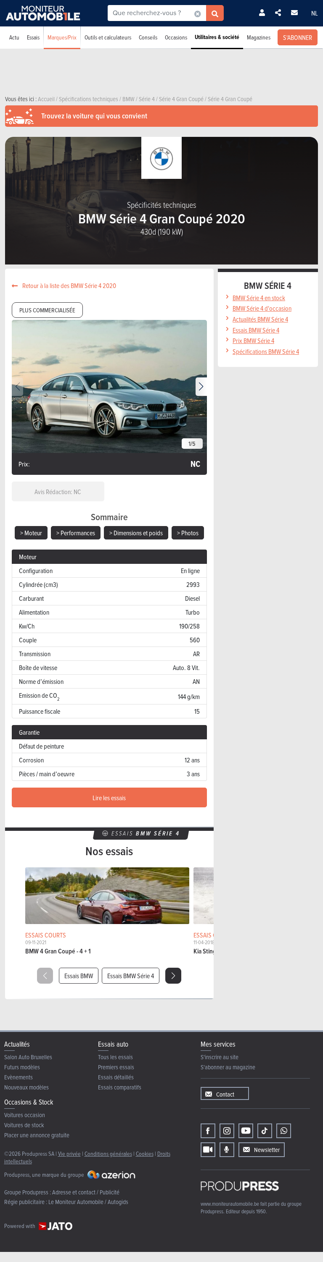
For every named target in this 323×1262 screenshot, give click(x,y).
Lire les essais (109, 797)
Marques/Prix (62, 37)
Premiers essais (116, 1067)
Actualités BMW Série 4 (260, 319)
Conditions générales (108, 1153)
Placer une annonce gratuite (36, 1135)
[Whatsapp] (283, 1130)
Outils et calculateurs (108, 37)
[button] (201, 386)
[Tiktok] (264, 1130)
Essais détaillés (116, 1077)
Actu (14, 37)
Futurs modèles (22, 1067)
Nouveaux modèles (26, 1087)
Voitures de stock (24, 1125)
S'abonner (297, 37)
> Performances (75, 532)
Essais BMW (78, 975)
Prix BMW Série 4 (253, 340)
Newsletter (267, 1149)
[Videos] (208, 1149)
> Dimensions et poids (136, 532)
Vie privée (69, 1153)
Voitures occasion (24, 1114)
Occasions (176, 37)
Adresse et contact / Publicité (85, 1192)
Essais (33, 37)
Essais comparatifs (119, 1087)
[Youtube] (245, 1130)
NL (314, 13)
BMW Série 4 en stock (259, 297)
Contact (225, 1094)
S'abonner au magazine (228, 1067)
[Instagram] (227, 1130)
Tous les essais (115, 1057)
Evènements (18, 1077)
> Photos (188, 532)
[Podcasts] (227, 1149)
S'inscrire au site (219, 1057)
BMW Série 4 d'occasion (262, 308)
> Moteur (31, 532)
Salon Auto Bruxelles (28, 1057)
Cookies (145, 1153)
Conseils (148, 37)
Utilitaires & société (217, 37)
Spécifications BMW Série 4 (266, 351)
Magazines (258, 37)
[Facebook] (208, 1130)
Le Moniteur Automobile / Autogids (88, 1201)
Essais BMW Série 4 (130, 975)
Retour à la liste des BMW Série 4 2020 (68, 285)
